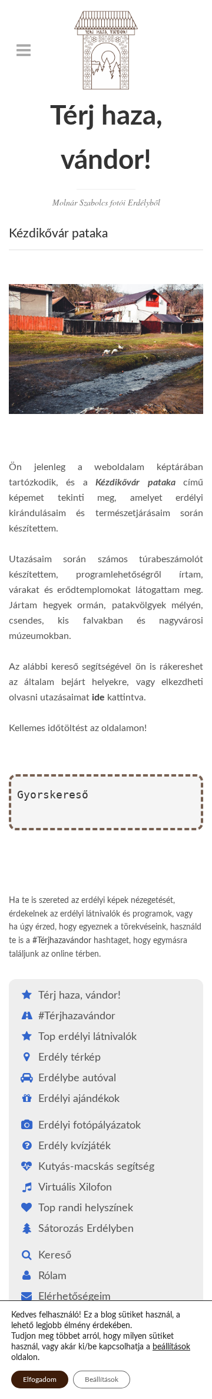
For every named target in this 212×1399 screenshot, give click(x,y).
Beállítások (101, 1379)
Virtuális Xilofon (75, 1187)
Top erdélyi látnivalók (87, 1037)
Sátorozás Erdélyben (86, 1229)
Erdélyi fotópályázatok (89, 1125)
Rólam (52, 1276)
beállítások (171, 1347)
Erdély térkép (69, 1057)
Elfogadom (40, 1379)
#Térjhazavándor (61, 941)
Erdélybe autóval (77, 1078)
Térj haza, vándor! (79, 995)
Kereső (54, 1255)
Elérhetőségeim (74, 1297)
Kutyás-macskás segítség (96, 1167)
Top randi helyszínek (85, 1208)
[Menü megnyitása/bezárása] (23, 50)
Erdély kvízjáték (74, 1146)
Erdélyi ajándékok (79, 1099)
